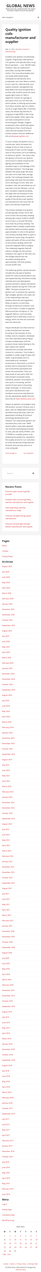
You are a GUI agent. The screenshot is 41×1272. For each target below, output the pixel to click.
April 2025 (6, 652)
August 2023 (7, 759)
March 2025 (6, 657)
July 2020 (5, 958)
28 (36, 1247)
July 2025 (5, 636)
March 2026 (6, 593)
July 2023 (5, 765)
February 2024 (7, 727)
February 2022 (7, 856)
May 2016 (6, 1173)
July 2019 (5, 1017)
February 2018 (7, 1097)
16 (10, 1243)
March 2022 (6, 851)
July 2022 (5, 829)
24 (15, 1247)
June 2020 (6, 963)
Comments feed (8, 1215)
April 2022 (6, 845)
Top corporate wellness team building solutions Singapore (29, 453)
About (4, 546)
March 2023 (6, 786)
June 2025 (6, 641)
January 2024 (7, 733)
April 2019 (6, 1033)
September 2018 (8, 1060)
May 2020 (6, 969)
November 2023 (8, 743)
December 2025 (8, 609)
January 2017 (7, 1146)
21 (36, 1243)
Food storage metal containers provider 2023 (12, 453)
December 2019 (8, 990)
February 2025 (7, 663)
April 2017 (6, 1135)
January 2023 (7, 797)
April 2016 (6, 1178)
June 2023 (6, 770)
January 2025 (7, 668)
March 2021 (6, 915)
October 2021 (7, 877)
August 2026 (7, 566)
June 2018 (6, 1076)
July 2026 (5, 572)
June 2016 (6, 1167)
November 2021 (8, 872)
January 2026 (7, 604)
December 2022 (8, 802)
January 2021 (7, 926)
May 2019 (6, 1028)
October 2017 (7, 1108)
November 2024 (8, 679)
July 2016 (5, 1162)
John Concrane (23, 49)
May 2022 (6, 840)
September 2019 (8, 1006)
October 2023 (7, 749)
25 (20, 1247)
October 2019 (7, 1001)
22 (5, 1247)
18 (20, 1243)
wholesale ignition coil (19, 136)
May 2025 (6, 647)
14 (36, 1240)
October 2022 (7, 813)
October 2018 (7, 1055)
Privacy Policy (7, 556)
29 (5, 1251)
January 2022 (7, 861)
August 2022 (7, 824)
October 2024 (7, 684)
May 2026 (6, 582)
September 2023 (8, 754)
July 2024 (5, 700)
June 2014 (6, 1194)
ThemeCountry (20, 1270)
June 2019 (6, 1022)
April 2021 (6, 910)
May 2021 (6, 904)
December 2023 (8, 738)
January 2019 (7, 1044)
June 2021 (6, 899)
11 (20, 1240)
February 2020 (7, 985)
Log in (4, 1204)
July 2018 (5, 1071)
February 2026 (7, 598)
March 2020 (6, 979)
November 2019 (8, 996)
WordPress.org (8, 1220)
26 (26, 1247)
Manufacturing (10, 52)
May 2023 (6, 776)
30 (10, 1251)
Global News (20, 5)
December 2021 (8, 867)
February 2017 (7, 1140)
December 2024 (8, 674)
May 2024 (6, 711)
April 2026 (6, 588)
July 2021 (5, 894)
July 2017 (5, 1119)
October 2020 (7, 942)
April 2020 (6, 974)
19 (26, 1243)
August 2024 (7, 695)
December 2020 (8, 931)
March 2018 (6, 1092)
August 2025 (7, 631)
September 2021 (8, 883)
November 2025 (8, 615)
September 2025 (8, 625)
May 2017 (6, 1130)
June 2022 (6, 835)
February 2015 (7, 1189)
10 (15, 1240)
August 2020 (7, 953)
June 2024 (6, 706)
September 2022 (8, 818)
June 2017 (6, 1124)
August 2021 (7, 888)
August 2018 (7, 1065)
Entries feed (7, 1209)
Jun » (9, 1254)
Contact (5, 551)
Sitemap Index (33, 1264)
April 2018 (6, 1087)
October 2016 (7, 1157)
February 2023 (7, 792)
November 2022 (8, 808)
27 (31, 1247)
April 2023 (6, 781)
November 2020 (8, 937)
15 (5, 1243)
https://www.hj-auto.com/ (25, 399)
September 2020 (8, 947)
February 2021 (7, 920)
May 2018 (6, 1081)
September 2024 (8, 690)
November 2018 (8, 1049)
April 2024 (6, 716)
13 (31, 1240)
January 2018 (7, 1103)
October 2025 (7, 620)
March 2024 (6, 722)
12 (26, 1240)
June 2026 (6, 577)
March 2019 (6, 1038)
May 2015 (6, 1183)
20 (31, 1243)
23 (10, 1247)
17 (15, 1243)
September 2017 (8, 1114)
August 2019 (7, 1012)
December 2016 (8, 1151)
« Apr (4, 1254)
